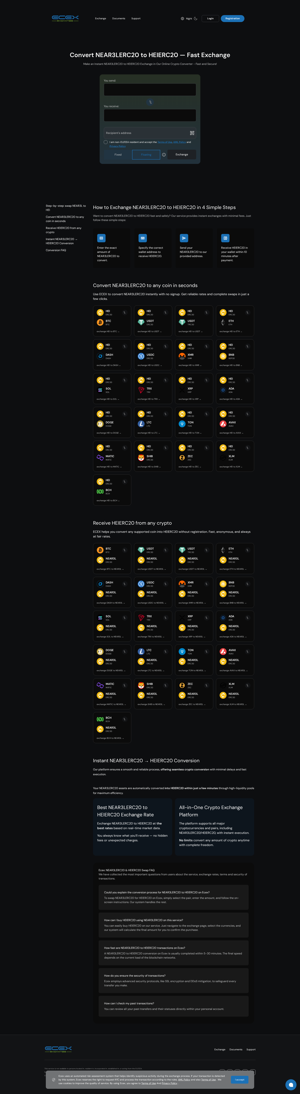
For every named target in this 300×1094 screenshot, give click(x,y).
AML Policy (179, 142)
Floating (146, 154)
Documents (118, 18)
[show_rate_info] (164, 155)
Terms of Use (164, 142)
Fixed (118, 154)
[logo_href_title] (65, 18)
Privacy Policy (118, 146)
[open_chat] (291, 1084)
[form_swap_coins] (150, 102)
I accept (239, 1079)
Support (135, 18)
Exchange (100, 18)
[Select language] (182, 18)
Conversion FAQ (56, 250)
